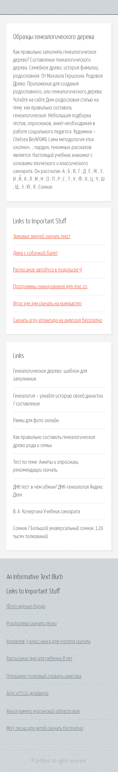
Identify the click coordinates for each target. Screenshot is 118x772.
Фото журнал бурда (26, 606)
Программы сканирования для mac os (50, 286)
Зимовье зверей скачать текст (41, 236)
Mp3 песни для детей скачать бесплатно (45, 728)
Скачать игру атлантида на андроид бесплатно (57, 320)
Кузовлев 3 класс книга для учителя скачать (48, 641)
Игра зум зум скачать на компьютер (47, 303)
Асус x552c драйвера (28, 693)
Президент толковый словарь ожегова (44, 676)
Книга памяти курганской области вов (43, 711)
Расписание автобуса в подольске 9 (47, 270)
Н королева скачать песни (32, 623)
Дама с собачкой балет (35, 253)
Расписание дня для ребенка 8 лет (39, 658)
